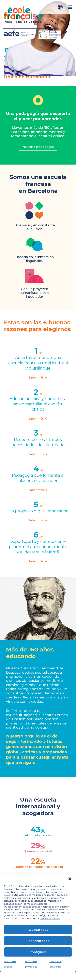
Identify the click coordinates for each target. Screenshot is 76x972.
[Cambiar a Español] (60, 7)
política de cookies (50, 918)
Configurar (38, 952)
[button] (70, 879)
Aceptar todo (38, 930)
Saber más (36, 377)
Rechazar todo (38, 941)
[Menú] (70, 9)
